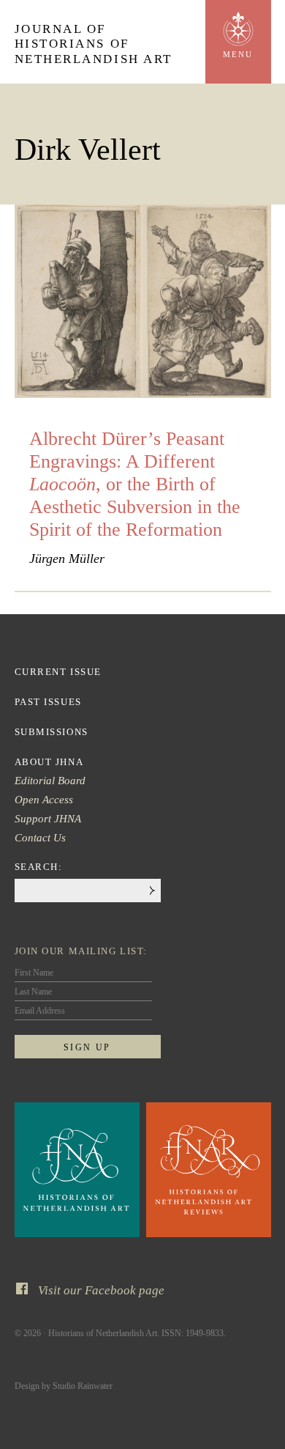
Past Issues (48, 701)
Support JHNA (48, 819)
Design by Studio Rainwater (64, 1386)
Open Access (44, 799)
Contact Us (40, 838)
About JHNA (49, 761)
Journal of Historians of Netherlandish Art (93, 44)
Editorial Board (50, 780)
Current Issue (58, 671)
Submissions (51, 731)
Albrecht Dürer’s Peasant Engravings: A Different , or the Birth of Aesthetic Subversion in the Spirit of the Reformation (134, 484)
